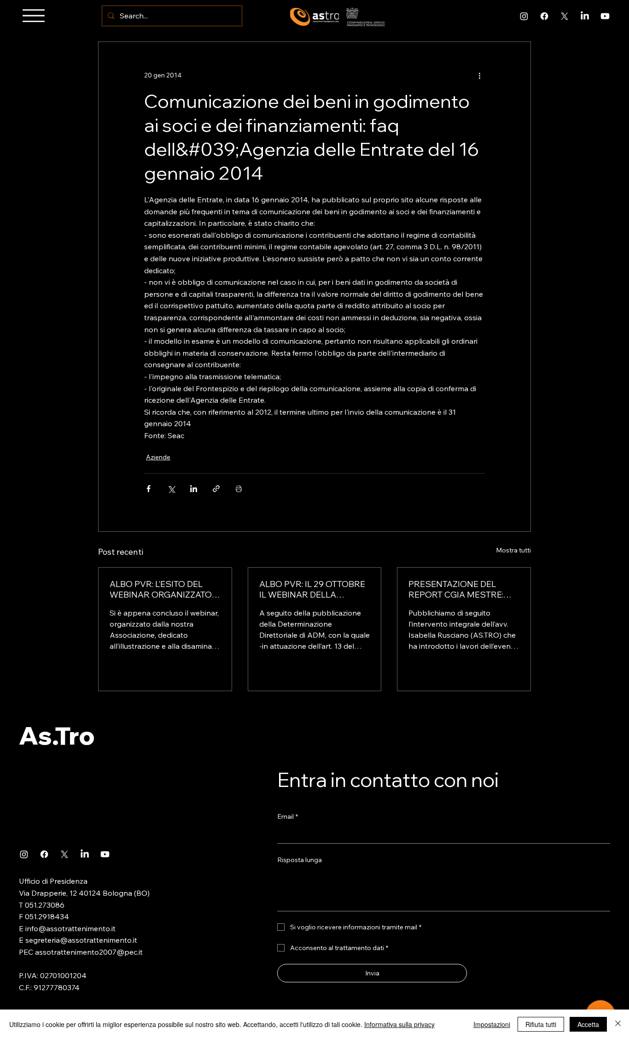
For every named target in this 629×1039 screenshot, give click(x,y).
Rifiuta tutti (540, 1024)
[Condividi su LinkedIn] (193, 488)
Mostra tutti (513, 550)
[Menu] (33, 15)
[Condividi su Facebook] (148, 488)
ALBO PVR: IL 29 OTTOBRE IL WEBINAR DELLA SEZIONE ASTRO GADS (312, 589)
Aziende (158, 457)
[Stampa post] (238, 488)
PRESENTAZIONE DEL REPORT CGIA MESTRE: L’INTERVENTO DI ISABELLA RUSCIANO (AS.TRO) (463, 589)
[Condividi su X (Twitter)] (171, 488)
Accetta (588, 1024)
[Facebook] (544, 16)
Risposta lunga (299, 860)
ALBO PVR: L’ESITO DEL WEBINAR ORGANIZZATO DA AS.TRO (161, 589)
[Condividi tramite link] (216, 488)
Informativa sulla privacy (399, 1024)
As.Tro (57, 735)
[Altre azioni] (479, 75)
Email (287, 816)
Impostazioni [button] (491, 1024)
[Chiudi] (617, 1024)
